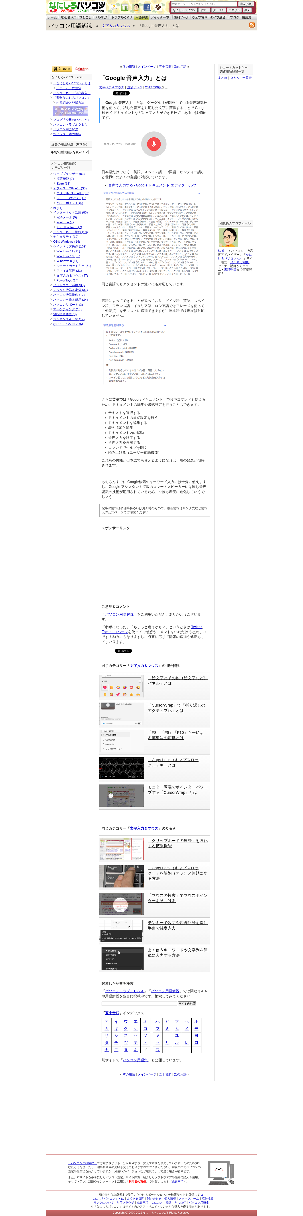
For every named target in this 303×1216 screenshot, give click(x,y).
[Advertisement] (151, 47)
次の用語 (180, 66)
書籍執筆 (230, 269)
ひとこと (85, 17)
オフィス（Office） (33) (70, 188)
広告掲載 (207, 1198)
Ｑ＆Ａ (234, 77)
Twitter (196, 627)
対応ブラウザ (125, 1202)
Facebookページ (115, 632)
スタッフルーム (189, 1198)
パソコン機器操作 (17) (69, 295)
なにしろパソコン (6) (68, 324)
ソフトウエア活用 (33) (69, 285)
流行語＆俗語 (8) (65, 314)
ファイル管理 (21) (69, 270)
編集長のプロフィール (235, 223)
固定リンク (134, 87)
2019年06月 (153, 87)
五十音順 (165, 66)
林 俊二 (223, 251)
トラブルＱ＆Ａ (122, 17)
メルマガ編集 (239, 262)
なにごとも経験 (161, 1202)
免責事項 (177, 1181)
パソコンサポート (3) (68, 304)
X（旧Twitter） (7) (69, 227)
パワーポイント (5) (70, 203)
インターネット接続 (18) (70, 232)
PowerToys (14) (68, 280)
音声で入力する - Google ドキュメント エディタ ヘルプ (152, 185)
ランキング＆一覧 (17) (69, 319)
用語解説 (142, 17)
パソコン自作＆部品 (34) (70, 299)
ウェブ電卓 (199, 17)
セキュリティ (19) (66, 236)
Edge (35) (64, 183)
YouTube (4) (65, 222)
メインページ (147, 66)
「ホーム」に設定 (68, 88)
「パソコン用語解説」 (82, 1163)
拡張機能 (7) (65, 178)
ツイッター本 (160, 17)
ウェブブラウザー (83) (69, 174)
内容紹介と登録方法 (70, 102)
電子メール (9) (67, 217)
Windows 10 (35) (68, 256)
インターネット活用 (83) (70, 212)
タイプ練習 (218, 17)
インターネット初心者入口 (72, 93)
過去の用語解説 (62, 144)
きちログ (180, 1202)
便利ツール (181, 17)
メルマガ (100, 17)
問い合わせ (154, 1198)
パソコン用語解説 (70, 26)
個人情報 (170, 1198)
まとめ (222, 77)
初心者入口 (69, 17)
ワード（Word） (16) (71, 198)
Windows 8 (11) (67, 261)
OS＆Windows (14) (66, 241)
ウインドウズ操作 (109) (70, 246)
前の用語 (129, 66)
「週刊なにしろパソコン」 (72, 97)
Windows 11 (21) (68, 251)
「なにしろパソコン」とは (72, 83)
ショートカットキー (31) (74, 265)
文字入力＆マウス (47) (72, 275)
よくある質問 (135, 1198)
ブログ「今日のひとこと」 (72, 119)
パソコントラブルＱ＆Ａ (124, 991)
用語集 (246, 17)
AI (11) (57, 208)
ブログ (234, 17)
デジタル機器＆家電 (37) (70, 290)
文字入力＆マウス (116, 26)
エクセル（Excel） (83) (73, 193)
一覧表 (247, 77)
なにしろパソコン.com (67, 77)
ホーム (52, 17)
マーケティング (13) (67, 309)
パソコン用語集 (135, 1060)
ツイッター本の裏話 (67, 134)
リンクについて (104, 1202)
